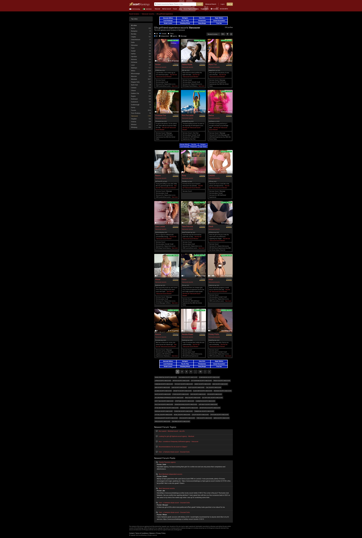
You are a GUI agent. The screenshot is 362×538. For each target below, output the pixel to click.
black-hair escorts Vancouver (202, 391)
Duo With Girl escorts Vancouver (212, 397)
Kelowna (134, 59)
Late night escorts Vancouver (208, 404)
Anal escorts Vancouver (192, 397)
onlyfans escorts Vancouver (181, 421)
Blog (180, 9)
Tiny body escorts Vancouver (184, 384)
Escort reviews (134, 14)
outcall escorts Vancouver (163, 414)
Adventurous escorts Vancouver (210, 408)
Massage (183, 36)
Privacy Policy (161, 533)
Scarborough (135, 105)
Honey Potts (214, 334)
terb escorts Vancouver (204, 418)
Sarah (211, 226)
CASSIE (212, 175)
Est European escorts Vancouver (201, 380)
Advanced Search (210, 4)
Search (199, 4)
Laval (133, 65)
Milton (133, 71)
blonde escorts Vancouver (163, 391)
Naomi (158, 175)
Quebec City (135, 93)
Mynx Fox (213, 64)
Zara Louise (160, 226)
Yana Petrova (187, 226)
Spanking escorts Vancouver (189, 408)
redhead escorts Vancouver (222, 391)
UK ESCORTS (224, 9)
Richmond (134, 99)
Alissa (157, 279)
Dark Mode (149, 9)
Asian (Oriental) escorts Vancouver (166, 377)
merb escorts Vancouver (221, 418)
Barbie (211, 115)
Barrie (133, 28)
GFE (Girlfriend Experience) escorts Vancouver (169, 397)
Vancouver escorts (148, 14)
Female (163, 34)
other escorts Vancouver (181, 394)
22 (200, 372)
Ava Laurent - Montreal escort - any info (172, 431)
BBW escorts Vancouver (220, 384)
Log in (222, 4)
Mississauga (135, 73)
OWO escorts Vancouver (198, 394)
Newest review (213, 34)
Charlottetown (135, 39)
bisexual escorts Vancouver (163, 411)
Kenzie (158, 334)
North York (134, 85)
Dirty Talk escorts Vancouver (164, 401)
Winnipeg (134, 127)
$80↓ (223, 34)
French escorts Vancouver (222, 380)
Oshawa (133, 88)
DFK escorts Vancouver (214, 394)
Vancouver (134, 116)
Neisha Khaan (187, 334)
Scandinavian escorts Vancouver (209, 377)
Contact (215, 9)
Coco (184, 279)
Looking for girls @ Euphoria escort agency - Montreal (176, 436)
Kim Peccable (187, 115)
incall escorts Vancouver (182, 414)
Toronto (133, 110)
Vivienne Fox (160, 115)
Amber (158, 64)
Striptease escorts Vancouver (184, 401)
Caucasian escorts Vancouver (188, 377)
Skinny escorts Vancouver (203, 384)
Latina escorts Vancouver (163, 380)
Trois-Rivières (135, 113)
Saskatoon (134, 102)
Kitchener (134, 62)
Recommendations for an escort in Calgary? (173, 447)
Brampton (134, 31)
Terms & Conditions (141, 533)
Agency (174, 36)
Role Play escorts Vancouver (164, 404)
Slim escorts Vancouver (179, 387)
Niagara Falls (135, 82)
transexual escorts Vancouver (204, 411)
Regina (133, 96)
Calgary (133, 37)
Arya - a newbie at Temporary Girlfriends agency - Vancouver (178, 441)
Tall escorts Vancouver (213, 387)
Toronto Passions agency (167, 462)
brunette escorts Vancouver (182, 391)
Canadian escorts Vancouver (164, 384)
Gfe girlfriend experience (164, 14)
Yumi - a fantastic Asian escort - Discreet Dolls (174, 452)
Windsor (134, 124)
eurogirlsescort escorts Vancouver (166, 418)
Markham (134, 68)
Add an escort (166, 9)
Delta (133, 42)
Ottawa (133, 90)
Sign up (229, 4)
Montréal (134, 79)
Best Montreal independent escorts (170, 474)
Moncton (134, 76)
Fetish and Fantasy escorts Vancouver (166, 408)
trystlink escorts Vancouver (219, 414)
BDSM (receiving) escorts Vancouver (186, 404)
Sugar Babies (205, 9)
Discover (157, 9)
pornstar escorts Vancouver (183, 411)
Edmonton (134, 45)
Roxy (184, 175)
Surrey (133, 107)
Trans (172, 34)
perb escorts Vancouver (162, 421)
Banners (152, 533)
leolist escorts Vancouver (200, 414)
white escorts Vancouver (163, 394)
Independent (165, 36)
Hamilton (134, 56)
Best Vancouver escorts (167, 488)
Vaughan (134, 119)
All (157, 34)
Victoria (133, 122)
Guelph (133, 51)
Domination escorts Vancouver (205, 401)
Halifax (133, 54)
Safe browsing (136, 9)
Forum (175, 9)
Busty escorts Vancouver (196, 387)
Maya (211, 279)
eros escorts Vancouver (187, 418)
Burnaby (133, 34)
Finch (133, 48)
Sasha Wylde (187, 64)
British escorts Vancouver (181, 380)
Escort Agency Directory (191, 9)
